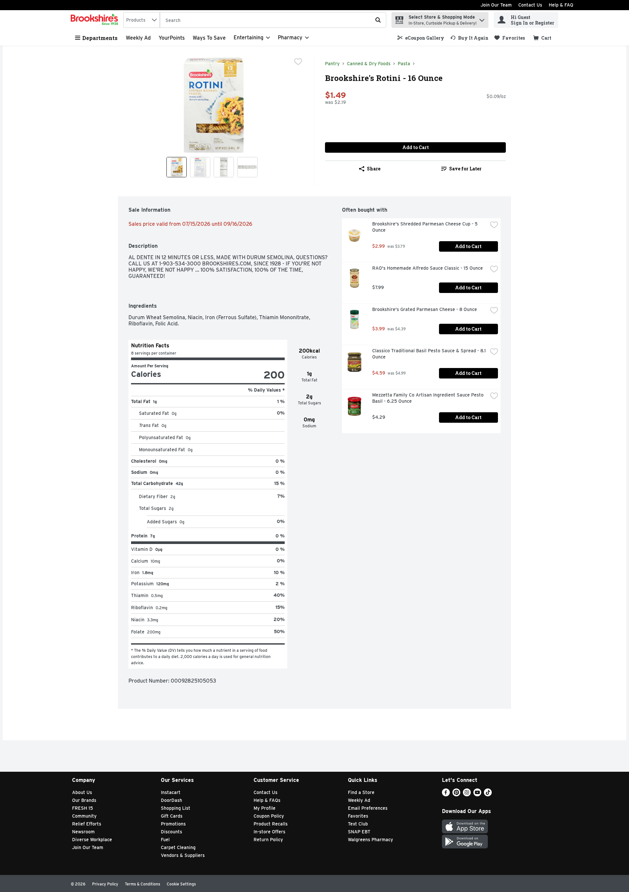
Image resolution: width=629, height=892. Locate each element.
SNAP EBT (359, 831)
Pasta (404, 63)
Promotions (173, 823)
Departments (100, 37)
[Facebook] (446, 794)
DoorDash (171, 800)
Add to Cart (415, 147)
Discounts (171, 831)
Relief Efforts (86, 823)
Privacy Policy (105, 884)
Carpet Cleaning (178, 847)
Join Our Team (496, 5)
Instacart (171, 792)
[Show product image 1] (176, 167)
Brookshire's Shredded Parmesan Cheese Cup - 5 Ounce (425, 227)
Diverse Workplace (92, 839)
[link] (420, 38)
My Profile (265, 808)
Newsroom (83, 831)
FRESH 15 (82, 808)
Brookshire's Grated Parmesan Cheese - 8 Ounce (424, 309)
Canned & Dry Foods (369, 63)
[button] (482, 18)
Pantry (332, 63)
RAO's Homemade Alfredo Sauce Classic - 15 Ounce (427, 268)
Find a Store (361, 792)
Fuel (165, 839)
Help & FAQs (267, 800)
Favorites (358, 816)
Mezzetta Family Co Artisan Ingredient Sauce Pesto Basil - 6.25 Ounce (428, 398)
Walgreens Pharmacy (370, 839)
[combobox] (141, 20)
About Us (82, 792)
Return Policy (268, 839)
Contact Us (530, 5)
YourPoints (172, 38)
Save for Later (465, 168)
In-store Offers (269, 831)
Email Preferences (368, 808)
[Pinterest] (456, 794)
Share (373, 168)
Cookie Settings (181, 884)
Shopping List (175, 808)
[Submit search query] (378, 20)
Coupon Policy (269, 816)
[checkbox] (298, 62)
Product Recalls (271, 823)
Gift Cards (171, 816)
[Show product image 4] (247, 167)
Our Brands (84, 800)
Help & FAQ (561, 5)
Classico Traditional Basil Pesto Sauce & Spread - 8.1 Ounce (429, 353)
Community (84, 816)
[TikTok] (488, 794)
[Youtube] (477, 794)
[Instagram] (467, 794)
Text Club (358, 823)
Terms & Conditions (142, 884)
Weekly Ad (138, 38)
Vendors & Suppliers (183, 855)
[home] (96, 20)
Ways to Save (209, 38)
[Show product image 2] (200, 167)
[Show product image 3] (224, 167)
